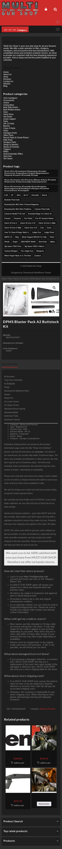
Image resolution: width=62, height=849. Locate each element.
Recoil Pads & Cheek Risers (16, 137)
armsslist (35, 195)
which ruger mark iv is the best (17, 256)
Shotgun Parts (9, 142)
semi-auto (43, 242)
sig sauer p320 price (12, 246)
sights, (52, 242)
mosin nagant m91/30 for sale (34, 237)
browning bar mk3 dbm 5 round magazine (21, 204)
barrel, (44, 195)
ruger (15, 242)
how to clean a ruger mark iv (16, 232)
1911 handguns (10, 98)
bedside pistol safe (12, 200)
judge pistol (49, 232)
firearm (7, 218)
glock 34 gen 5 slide (12, 228)
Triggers (7, 149)
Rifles (5, 151)
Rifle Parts (8, 140)
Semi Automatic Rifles (13, 154)
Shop (5, 77)
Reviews (7, 79)
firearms (17, 218)
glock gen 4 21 (30, 228)
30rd (18, 195)
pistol (52, 237)
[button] (54, 288)
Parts (10, 279)
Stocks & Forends (21, 279)
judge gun (36, 232)
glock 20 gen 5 (10, 223)
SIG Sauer (8, 158)
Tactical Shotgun (11, 251)
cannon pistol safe (42, 209)
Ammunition (8, 105)
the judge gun (27, 251)
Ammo (6, 103)
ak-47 (25, 195)
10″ (12, 195)
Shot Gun (7, 156)
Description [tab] (10, 364)
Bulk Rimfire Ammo (11, 110)
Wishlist (6, 84)
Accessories (8, 100)
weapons (40, 251)
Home (4, 279)
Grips (5, 130)
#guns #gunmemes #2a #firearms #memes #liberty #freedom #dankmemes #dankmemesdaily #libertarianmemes (30, 181)
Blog (5, 86)
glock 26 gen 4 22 (27, 223)
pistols (7, 242)
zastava (37, 256)
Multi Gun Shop (34, 266)
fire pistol (28, 218)
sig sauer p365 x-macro (34, 246)
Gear (5, 112)
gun (42, 228)
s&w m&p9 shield (28, 242)
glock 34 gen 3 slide (47, 223)
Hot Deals (7, 116)
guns (49, 228)
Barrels (6, 126)
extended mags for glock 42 (40, 214)
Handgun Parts (10, 133)
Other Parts (8, 135)
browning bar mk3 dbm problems (17, 209)
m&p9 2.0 (8, 237)
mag (17, 237)
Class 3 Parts (9, 128)
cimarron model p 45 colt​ (14, 214)
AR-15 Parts (8, 123)
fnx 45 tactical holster (44, 218)
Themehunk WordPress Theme (37, 273)
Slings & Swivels (10, 144)
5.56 (6, 195)
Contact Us (8, 81)
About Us (7, 74)
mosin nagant (9, 119)
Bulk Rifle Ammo (10, 107)
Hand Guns (8, 114)
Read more (44, 804)
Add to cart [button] (19, 763)
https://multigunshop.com (36, 576)
